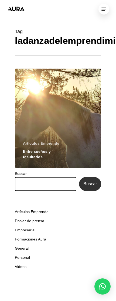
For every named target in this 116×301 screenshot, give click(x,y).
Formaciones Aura (30, 239)
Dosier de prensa (29, 221)
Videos (20, 266)
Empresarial (25, 230)
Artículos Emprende (41, 143)
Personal (22, 257)
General (22, 248)
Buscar (21, 173)
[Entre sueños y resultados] (58, 118)
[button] (102, 286)
